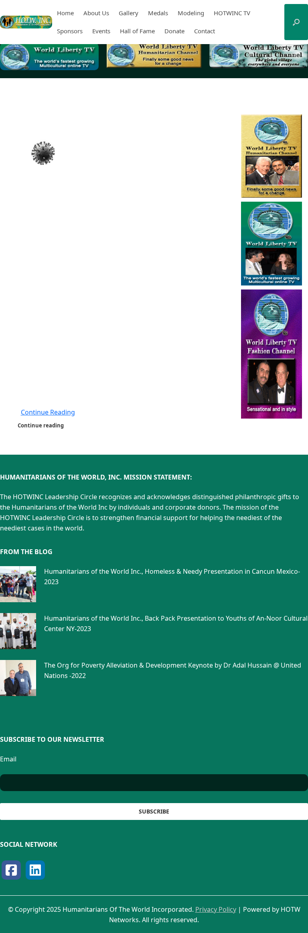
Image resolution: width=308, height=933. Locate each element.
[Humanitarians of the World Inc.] (26, 22)
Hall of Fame (137, 31)
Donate (174, 31)
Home (65, 13)
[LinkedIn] (35, 870)
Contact (204, 31)
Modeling (191, 13)
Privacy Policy (215, 909)
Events (101, 31)
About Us (96, 13)
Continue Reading (48, 412)
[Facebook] (11, 870)
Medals (158, 13)
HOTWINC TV (232, 13)
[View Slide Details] (49, 56)
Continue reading (41, 425)
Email (8, 759)
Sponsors (70, 31)
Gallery (128, 13)
